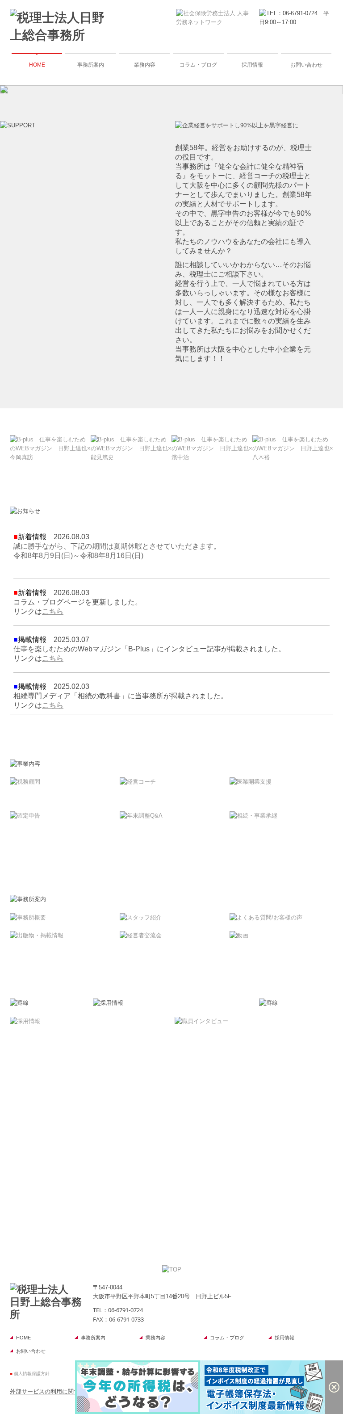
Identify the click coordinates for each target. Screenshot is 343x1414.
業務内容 (144, 65)
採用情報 (252, 65)
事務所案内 (90, 65)
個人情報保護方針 (32, 1373)
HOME (37, 65)
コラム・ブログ (198, 65)
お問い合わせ (306, 65)
